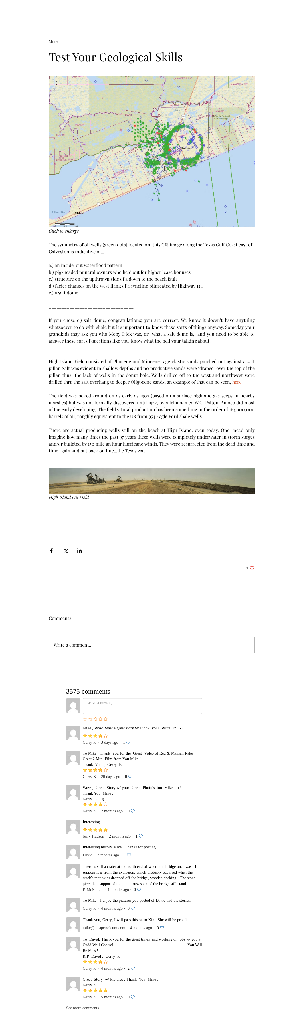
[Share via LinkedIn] (79, 550)
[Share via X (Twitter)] (65, 550)
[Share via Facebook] (51, 550)
